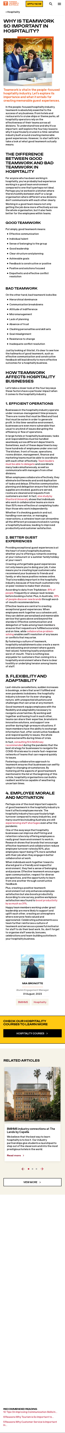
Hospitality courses (30, 1033)
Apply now (34, 3)
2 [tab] (32, 1169)
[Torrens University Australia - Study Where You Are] (11, 4)
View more (30, 1182)
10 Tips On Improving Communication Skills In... (30, 1411)
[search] (51, 4)
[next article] (42, 1169)
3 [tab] (36, 1169)
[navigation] (59, 4)
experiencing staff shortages (23, 822)
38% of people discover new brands (32, 598)
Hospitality (13, 11)
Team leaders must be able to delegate (30, 462)
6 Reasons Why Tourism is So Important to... (28, 1416)
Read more (14, 1155)
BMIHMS (23, 1002)
